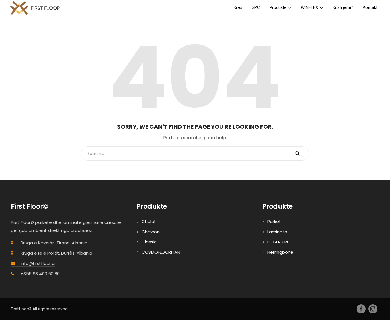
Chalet (149, 221)
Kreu (238, 7)
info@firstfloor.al (38, 263)
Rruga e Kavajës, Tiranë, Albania (54, 243)
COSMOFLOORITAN (161, 252)
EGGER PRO (278, 242)
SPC (256, 7)
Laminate (277, 232)
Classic (149, 242)
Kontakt (370, 7)
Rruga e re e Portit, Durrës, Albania (56, 253)
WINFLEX (309, 7)
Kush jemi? (343, 7)
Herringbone (280, 252)
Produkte (278, 7)
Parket (274, 221)
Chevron (151, 232)
